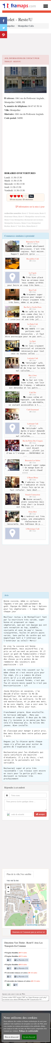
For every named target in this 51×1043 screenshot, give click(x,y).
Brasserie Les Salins (32, 460)
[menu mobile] (46, 6)
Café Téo (32, 392)
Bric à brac (33, 375)
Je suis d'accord (29, 1037)
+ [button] (8, 887)
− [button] (8, 891)
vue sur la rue (13, 880)
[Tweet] (3, 27)
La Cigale (32, 273)
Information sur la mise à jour (31, 206)
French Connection (32, 494)
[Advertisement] (25, 44)
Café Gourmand (33, 409)
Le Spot (33, 341)
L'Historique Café (32, 529)
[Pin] (3, 34)
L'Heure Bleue (32, 477)
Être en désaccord (11, 1037)
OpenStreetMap (31, 925)
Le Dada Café (32, 324)
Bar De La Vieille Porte (33, 307)
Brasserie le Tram (32, 241)
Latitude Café (32, 358)
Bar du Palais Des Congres (33, 440)
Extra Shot (33, 511)
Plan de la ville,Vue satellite (19, 874)
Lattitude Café (32, 423)
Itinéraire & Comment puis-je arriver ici (28, 932)
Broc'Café (32, 290)
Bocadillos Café (32, 258)
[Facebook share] (3, 20)
